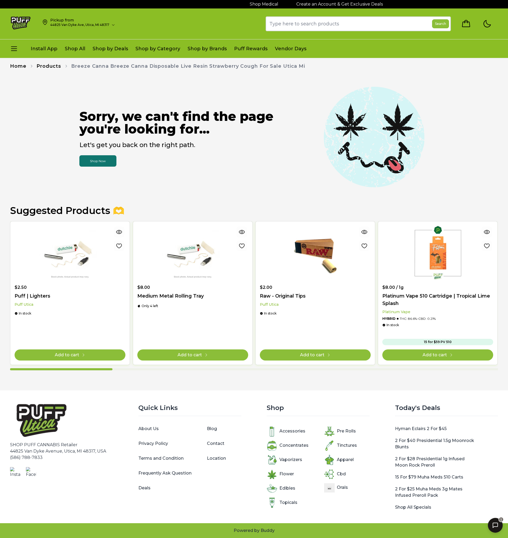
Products (49, 66)
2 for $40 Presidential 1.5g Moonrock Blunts (434, 443)
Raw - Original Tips (283, 296)
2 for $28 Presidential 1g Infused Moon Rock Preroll (430, 462)
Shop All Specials (413, 507)
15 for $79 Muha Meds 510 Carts (429, 477)
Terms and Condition (161, 458)
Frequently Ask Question (165, 473)
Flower (286, 473)
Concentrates (294, 445)
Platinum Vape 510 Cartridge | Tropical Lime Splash (436, 299)
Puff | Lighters (32, 296)
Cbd (341, 473)
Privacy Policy (153, 443)
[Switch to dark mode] (487, 24)
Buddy (268, 530)
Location (216, 458)
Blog (212, 428)
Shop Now (98, 161)
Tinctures (347, 445)
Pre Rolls (346, 431)
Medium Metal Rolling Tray (170, 296)
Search (440, 24)
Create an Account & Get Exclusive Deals (330, 4)
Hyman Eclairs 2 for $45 (421, 428)
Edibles (287, 488)
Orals (342, 487)
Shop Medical (254, 4)
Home (18, 66)
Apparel (345, 459)
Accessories (292, 431)
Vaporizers (290, 459)
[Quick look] (119, 232)
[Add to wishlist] (119, 245)
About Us (148, 428)
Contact (215, 443)
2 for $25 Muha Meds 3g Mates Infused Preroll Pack (428, 492)
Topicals (288, 502)
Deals (144, 487)
